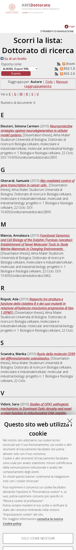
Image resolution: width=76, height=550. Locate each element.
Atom (70, 63)
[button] (16, 73)
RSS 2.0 (69, 73)
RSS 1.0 (69, 68)
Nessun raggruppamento (46, 83)
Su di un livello (15, 58)
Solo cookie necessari (38, 538)
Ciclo (49, 81)
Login (71, 26)
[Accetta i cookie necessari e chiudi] (69, 421)
